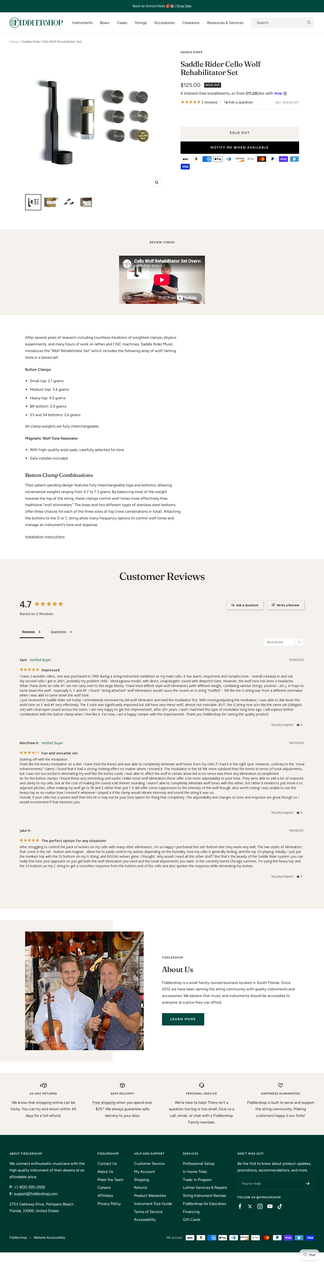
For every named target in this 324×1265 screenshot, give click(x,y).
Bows (104, 22)
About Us (105, 1171)
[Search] (282, 22)
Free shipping (104, 1102)
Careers (104, 1187)
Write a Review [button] (288, 605)
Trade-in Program (197, 1179)
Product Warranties (150, 1195)
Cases (122, 22)
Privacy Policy (109, 1203)
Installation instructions (45, 537)
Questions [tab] (58, 632)
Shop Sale (183, 6)
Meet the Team (110, 1179)
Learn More (183, 1019)
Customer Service (149, 1163)
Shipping (141, 1179)
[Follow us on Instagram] (258, 1206)
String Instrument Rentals (204, 1195)
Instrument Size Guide (153, 1203)
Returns (140, 1187)
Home (14, 42)
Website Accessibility (49, 1238)
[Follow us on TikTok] (277, 1206)
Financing (191, 1211)
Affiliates (105, 1195)
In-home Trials (195, 1171)
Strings (141, 22)
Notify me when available (240, 148)
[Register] (308, 1183)
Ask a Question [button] (247, 605)
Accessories (164, 22)
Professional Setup (198, 1163)
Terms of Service (148, 1211)
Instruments (82, 22)
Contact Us (107, 1163)
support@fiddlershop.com (36, 1193)
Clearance (190, 22)
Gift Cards (191, 1219)
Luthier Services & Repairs (205, 1187)
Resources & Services (225, 22)
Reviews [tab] (28, 632)
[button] (299, 725)
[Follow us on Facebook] (238, 1206)
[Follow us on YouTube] (268, 1206)
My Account (144, 1171)
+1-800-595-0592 (29, 1187)
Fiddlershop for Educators (204, 1203)
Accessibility (145, 1219)
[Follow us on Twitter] (248, 1206)
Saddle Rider (192, 52)
